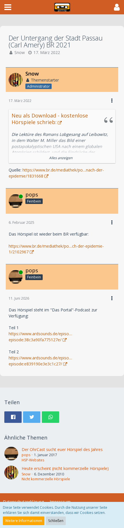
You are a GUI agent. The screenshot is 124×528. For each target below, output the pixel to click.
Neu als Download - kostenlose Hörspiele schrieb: (50, 119)
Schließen (55, 520)
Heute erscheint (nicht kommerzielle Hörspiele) (65, 468)
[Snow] (11, 474)
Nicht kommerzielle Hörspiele (46, 479)
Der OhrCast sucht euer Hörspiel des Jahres (62, 449)
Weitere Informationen (23, 520)
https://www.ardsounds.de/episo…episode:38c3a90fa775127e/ (40, 336)
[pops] (11, 455)
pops (26, 454)
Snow (19, 52)
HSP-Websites (33, 460)
